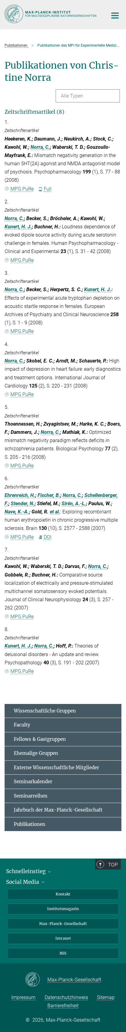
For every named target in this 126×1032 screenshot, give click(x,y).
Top (113, 865)
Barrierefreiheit (63, 1006)
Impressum (23, 997)
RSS (63, 953)
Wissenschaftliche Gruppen (45, 711)
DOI (47, 537)
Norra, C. (40, 147)
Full (48, 189)
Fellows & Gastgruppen (40, 739)
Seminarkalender (33, 781)
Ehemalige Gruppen (36, 753)
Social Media (23, 882)
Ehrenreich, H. (20, 495)
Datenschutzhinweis (66, 997)
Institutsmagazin (63, 908)
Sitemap (106, 997)
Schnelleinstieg (26, 871)
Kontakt (63, 894)
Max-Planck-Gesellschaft (63, 923)
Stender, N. (23, 503)
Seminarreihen (30, 796)
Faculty (22, 725)
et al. (55, 512)
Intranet (63, 938)
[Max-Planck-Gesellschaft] (36, 980)
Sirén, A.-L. (73, 503)
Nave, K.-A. (17, 512)
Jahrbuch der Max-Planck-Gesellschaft (58, 810)
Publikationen (29, 824)
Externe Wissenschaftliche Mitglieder (56, 767)
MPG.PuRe (22, 189)
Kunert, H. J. (18, 227)
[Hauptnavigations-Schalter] (115, 15)
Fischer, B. (49, 495)
